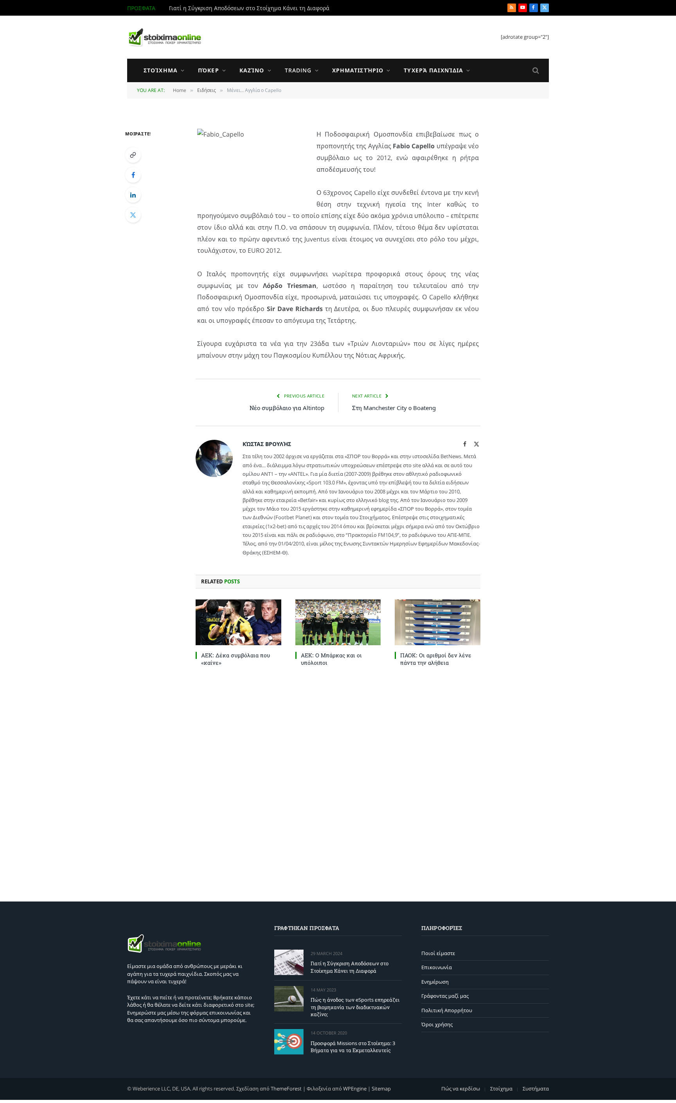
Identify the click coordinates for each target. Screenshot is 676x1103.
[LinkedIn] (133, 195)
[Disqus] (338, 782)
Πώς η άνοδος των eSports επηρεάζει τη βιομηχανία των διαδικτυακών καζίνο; (257, 8)
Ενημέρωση (435, 981)
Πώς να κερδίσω (460, 1088)
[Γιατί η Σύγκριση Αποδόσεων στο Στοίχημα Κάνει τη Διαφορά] (289, 962)
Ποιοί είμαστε (438, 953)
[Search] (535, 70)
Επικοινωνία (436, 967)
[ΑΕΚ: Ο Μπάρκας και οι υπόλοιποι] (338, 622)
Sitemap (381, 1088)
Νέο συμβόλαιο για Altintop (287, 408)
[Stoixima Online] (164, 37)
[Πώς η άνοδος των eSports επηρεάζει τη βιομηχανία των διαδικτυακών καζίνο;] (289, 998)
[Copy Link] (133, 155)
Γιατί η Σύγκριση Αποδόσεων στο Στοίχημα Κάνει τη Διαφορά (349, 967)
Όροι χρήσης (437, 1024)
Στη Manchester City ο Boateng (394, 408)
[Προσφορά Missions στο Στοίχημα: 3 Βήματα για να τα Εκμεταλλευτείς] (289, 1041)
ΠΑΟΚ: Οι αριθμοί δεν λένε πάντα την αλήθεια (435, 658)
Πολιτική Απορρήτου (446, 1010)
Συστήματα (536, 1088)
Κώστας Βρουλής (267, 444)
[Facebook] (133, 175)
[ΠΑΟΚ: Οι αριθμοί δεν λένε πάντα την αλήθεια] (437, 622)
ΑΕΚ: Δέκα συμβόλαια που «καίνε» (235, 658)
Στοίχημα (161, 70)
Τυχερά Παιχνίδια (433, 70)
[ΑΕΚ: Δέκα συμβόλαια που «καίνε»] (238, 622)
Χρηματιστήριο (358, 70)
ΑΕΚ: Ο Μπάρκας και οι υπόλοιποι (331, 658)
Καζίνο (251, 70)
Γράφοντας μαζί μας (445, 995)
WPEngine (355, 1088)
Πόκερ (208, 70)
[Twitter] (133, 215)
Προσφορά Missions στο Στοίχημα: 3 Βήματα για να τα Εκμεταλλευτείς (353, 1047)
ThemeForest (286, 1088)
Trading (298, 70)
